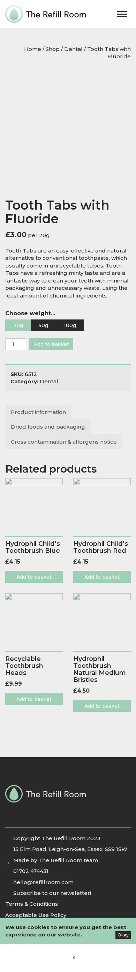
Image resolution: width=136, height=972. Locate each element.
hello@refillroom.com (43, 882)
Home (32, 49)
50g (43, 325)
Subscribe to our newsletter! (52, 893)
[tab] (38, 412)
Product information (38, 412)
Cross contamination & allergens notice (64, 441)
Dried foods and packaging (48, 426)
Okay (123, 934)
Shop (53, 49)
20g (18, 325)
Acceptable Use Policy (35, 915)
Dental (73, 49)
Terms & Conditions (31, 904)
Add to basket (51, 344)
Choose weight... (30, 313)
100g (70, 325)
